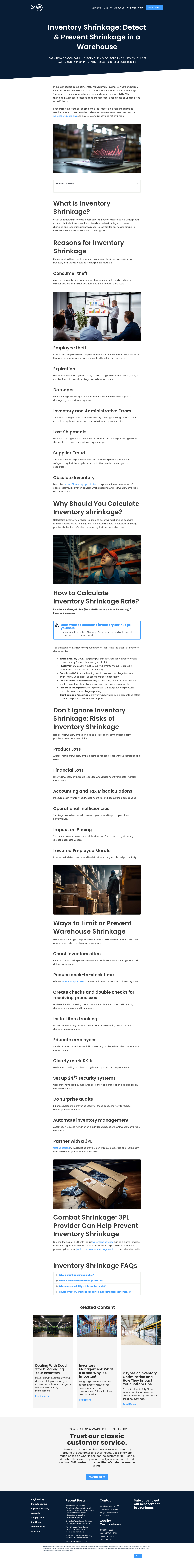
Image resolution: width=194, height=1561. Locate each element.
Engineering (37, 1499)
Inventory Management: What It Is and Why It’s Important (96, 1371)
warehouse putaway (73, 981)
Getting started (61, 1147)
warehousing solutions (65, 116)
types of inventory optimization (80, 484)
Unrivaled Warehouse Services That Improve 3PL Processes (79, 1522)
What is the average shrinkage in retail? (81, 1280)
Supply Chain (38, 1517)
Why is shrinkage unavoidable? (76, 1275)
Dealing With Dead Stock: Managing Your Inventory (51, 1369)
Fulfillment (36, 1522)
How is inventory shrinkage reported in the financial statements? (95, 1291)
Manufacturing (39, 1504)
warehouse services (102, 1242)
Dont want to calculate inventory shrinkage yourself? (96, 626)
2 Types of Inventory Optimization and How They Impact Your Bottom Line (140, 1378)
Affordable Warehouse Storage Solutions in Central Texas (79, 1536)
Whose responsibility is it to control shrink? (83, 1286)
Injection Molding (40, 1508)
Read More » (42, 1396)
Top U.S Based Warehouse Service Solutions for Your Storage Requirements (77, 1529)
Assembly (36, 1513)
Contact (35, 1531)
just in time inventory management (94, 1249)
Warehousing (38, 1526)
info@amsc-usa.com (109, 1512)
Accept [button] (138, 1556)
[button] (137, 184)
